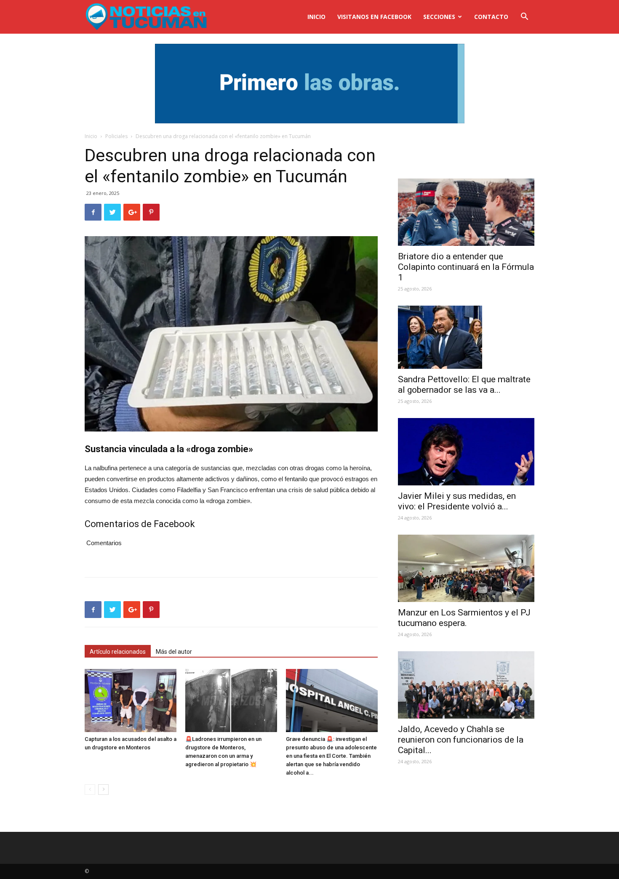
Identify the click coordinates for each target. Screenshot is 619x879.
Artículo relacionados (118, 651)
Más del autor (174, 651)
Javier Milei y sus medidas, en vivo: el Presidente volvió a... (457, 501)
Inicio (316, 17)
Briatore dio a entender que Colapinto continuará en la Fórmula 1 (466, 266)
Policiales (116, 136)
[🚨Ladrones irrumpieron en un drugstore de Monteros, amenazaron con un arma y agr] (231, 700)
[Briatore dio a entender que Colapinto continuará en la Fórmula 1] (466, 212)
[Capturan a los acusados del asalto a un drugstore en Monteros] (130, 700)
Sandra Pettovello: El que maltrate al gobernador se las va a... (464, 384)
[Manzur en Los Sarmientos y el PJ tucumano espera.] (466, 568)
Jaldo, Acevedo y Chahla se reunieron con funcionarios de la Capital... (460, 739)
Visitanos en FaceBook (374, 17)
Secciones (439, 17)
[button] (524, 17)
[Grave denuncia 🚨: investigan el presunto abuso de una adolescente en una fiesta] (332, 700)
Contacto (491, 17)
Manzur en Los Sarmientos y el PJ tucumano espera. (464, 617)
